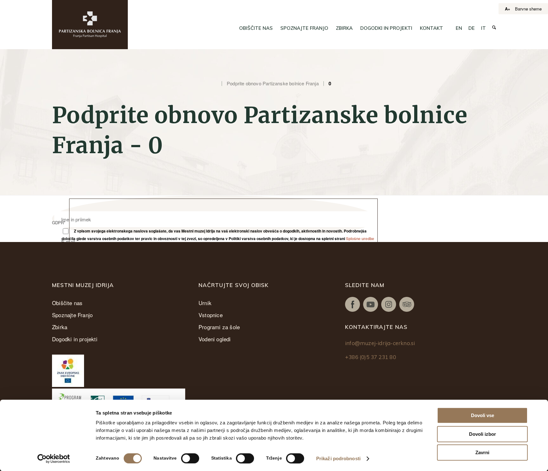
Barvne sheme (528, 9)
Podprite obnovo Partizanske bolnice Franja (273, 83)
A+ (507, 9)
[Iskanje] (494, 27)
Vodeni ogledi (215, 339)
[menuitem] (256, 28)
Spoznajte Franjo (72, 315)
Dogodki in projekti (74, 339)
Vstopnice (211, 315)
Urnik (205, 303)
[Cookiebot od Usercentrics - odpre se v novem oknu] (54, 458)
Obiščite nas (67, 303)
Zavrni (482, 452)
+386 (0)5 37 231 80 (370, 357)
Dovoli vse (482, 415)
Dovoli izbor (482, 434)
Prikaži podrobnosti (338, 458)
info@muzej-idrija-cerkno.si (380, 343)
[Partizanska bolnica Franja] (90, 24)
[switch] (190, 458)
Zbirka (59, 327)
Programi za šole (219, 327)
